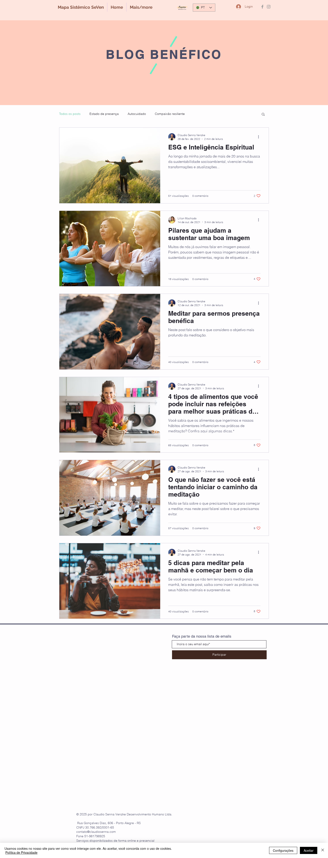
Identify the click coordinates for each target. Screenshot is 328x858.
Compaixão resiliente (170, 114)
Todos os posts (70, 114)
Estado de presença (104, 114)
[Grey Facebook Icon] (262, 6)
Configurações (283, 850)
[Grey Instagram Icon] (268, 6)
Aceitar (308, 850)
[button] (263, 114)
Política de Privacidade (21, 852)
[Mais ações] (260, 136)
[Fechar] (322, 850)
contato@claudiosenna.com (96, 832)
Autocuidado (137, 114)
